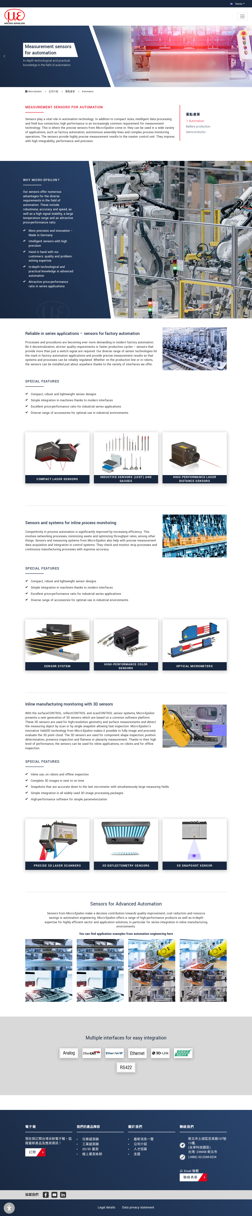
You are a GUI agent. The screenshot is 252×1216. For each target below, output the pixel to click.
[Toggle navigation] (242, 16)
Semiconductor (196, 132)
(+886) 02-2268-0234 (202, 1157)
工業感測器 (90, 1144)
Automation (196, 121)
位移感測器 (90, 1139)
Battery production (198, 126)
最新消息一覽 (144, 1139)
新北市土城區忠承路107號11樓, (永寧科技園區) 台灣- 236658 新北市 (207, 1145)
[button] (9, 1208)
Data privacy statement (138, 1207)
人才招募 (140, 1149)
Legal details (106, 1207)
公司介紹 (140, 1144)
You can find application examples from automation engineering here (126, 934)
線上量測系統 (92, 1154)
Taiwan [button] (238, 4)
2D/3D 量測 (90, 1149)
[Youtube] (54, 1195)
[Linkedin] (63, 1195)
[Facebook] (46, 1195)
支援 (137, 1154)
